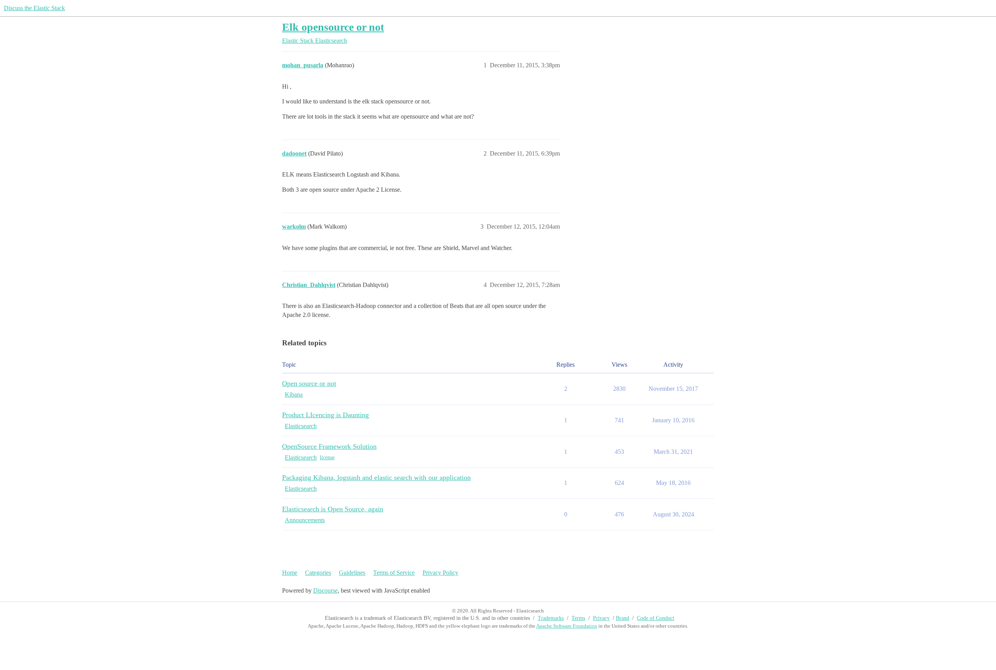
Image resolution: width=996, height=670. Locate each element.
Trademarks (551, 618)
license (327, 457)
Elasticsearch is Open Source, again (332, 509)
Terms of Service (394, 572)
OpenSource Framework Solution (329, 446)
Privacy (601, 618)
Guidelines (352, 572)
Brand (622, 618)
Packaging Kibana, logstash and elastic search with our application (376, 477)
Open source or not (309, 383)
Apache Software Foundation (566, 626)
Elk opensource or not (333, 27)
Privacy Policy (440, 572)
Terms (578, 618)
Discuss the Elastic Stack (34, 8)
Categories (318, 572)
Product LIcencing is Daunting (325, 415)
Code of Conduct (655, 618)
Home (289, 572)
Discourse (325, 590)
